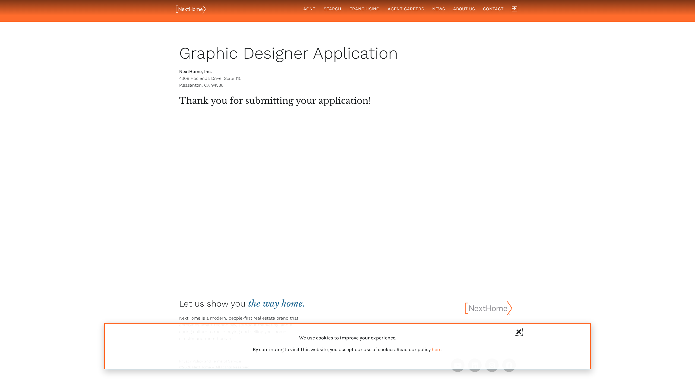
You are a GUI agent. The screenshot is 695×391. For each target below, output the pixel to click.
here (436, 349)
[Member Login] (514, 9)
